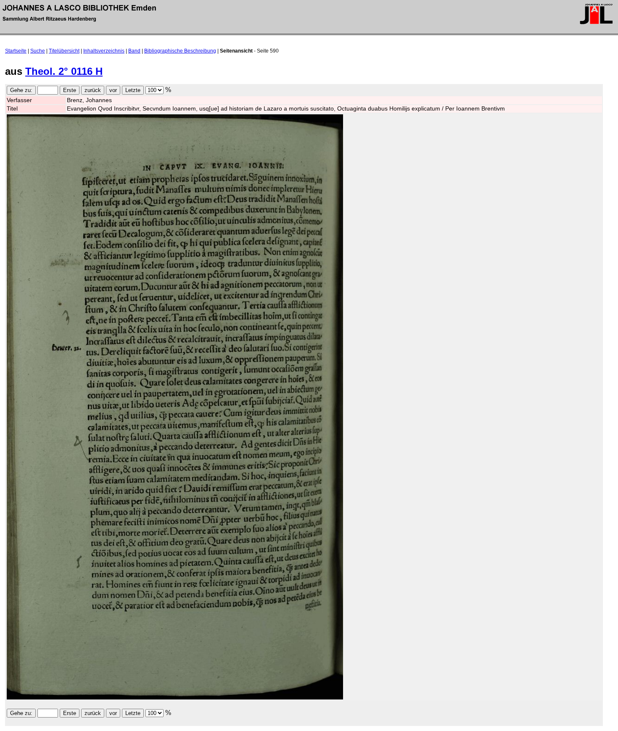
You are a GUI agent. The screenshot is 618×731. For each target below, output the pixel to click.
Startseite (15, 51)
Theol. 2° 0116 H (64, 71)
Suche (37, 51)
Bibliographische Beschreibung (180, 51)
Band (134, 51)
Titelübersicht (64, 51)
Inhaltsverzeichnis (103, 51)
